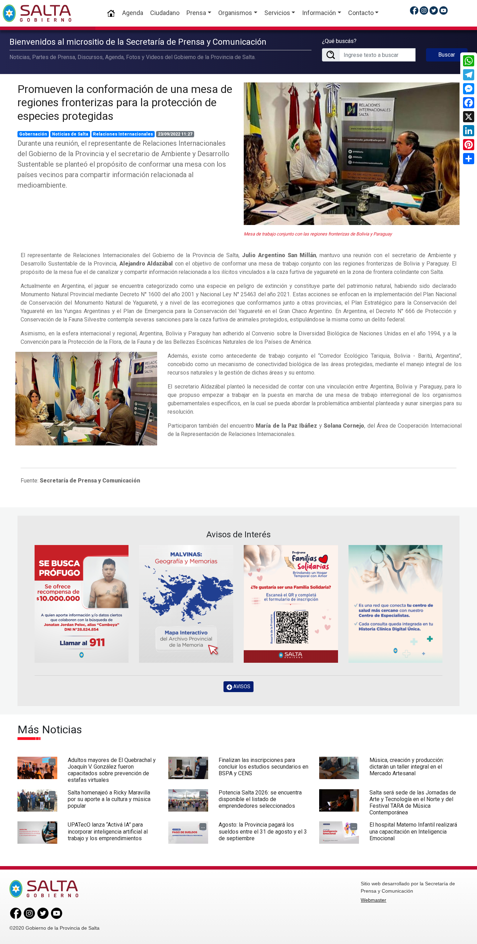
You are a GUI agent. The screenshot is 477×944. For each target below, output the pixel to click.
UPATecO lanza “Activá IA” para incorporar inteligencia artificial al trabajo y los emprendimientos (108, 831)
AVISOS (241, 686)
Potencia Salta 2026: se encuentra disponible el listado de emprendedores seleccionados (260, 799)
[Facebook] (469, 103)
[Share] (469, 159)
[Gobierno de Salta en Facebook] (414, 10)
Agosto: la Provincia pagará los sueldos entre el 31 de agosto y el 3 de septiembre (263, 831)
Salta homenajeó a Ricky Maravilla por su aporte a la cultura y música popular (109, 799)
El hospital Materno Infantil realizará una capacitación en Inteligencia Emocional (413, 831)
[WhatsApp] (469, 61)
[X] (469, 117)
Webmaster (373, 900)
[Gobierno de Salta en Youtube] (443, 10)
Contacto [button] (361, 12)
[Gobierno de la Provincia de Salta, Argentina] (37, 13)
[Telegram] (469, 75)
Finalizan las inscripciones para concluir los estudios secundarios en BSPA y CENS (263, 767)
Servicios (277, 12)
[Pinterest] (469, 145)
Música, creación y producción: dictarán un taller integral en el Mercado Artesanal (406, 767)
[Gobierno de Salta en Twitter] (434, 10)
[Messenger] (469, 89)
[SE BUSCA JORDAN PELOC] (82, 604)
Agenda (132, 12)
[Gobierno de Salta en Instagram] (424, 10)
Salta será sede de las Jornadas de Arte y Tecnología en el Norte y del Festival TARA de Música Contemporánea (412, 802)
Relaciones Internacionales (123, 134)
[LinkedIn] (469, 131)
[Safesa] (395, 604)
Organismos (235, 12)
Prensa (196, 12)
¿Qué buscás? (339, 41)
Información (319, 12)
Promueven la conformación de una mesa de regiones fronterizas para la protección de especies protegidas (124, 102)
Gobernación (33, 134)
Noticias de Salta (70, 134)
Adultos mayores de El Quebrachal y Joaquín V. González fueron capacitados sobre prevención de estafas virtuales (112, 770)
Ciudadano (164, 12)
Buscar (446, 54)
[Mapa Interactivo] (186, 604)
